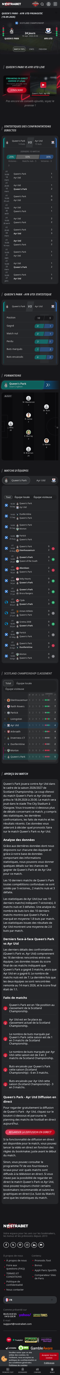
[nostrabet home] (15, 1226)
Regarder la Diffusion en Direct (30, 1132)
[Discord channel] (41, 1245)
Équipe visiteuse (43, 497)
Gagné (10, 325)
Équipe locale (22, 497)
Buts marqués (14, 349)
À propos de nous (16, 1260)
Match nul (12, 333)
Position (11, 317)
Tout (8, 497)
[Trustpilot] (17, 1340)
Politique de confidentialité (14, 1283)
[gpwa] (32, 1340)
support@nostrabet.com (17, 1323)
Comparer (37, 1372)
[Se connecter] (49, 4)
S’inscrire (16, 90)
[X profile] (13, 1245)
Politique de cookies (18, 1365)
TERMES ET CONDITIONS (14, 1275)
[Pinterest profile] (20, 1245)
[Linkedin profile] (34, 1245)
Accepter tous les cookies (49, 1356)
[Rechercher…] (42, 4)
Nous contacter (15, 1289)
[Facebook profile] (6, 1245)
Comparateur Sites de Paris (45, 1276)
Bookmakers (22, 1372)
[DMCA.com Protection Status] (23, 1347)
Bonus (52, 1372)
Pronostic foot (7, 1372)
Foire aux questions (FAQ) (15, 1267)
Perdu (10, 341)
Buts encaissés (15, 356)
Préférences (49, 1363)
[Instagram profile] (27, 1245)
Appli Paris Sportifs (45, 1270)
